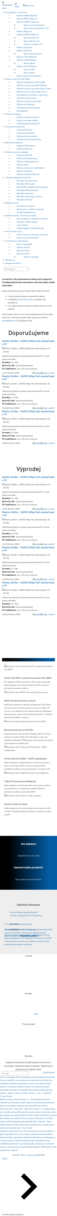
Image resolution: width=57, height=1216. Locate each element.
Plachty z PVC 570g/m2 (27, 66)
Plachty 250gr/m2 (24, 50)
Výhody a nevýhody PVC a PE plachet (26, 915)
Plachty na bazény (13, 114)
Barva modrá (29, 69)
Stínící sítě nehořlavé (26, 133)
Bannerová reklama (14, 142)
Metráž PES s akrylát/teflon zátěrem (32, 187)
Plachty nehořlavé (24, 171)
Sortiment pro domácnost (17, 241)
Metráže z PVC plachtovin (27, 190)
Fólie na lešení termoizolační (29, 76)
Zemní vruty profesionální (28, 237)
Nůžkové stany (12, 203)
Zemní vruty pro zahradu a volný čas (32, 234)
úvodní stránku (26, 299)
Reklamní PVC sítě (24, 149)
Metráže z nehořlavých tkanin (29, 196)
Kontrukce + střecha (25, 206)
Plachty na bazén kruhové (28, 117)
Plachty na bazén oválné (27, 120)
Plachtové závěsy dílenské (28, 174)
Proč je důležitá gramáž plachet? (24, 912)
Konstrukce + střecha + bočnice (30, 209)
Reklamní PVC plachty (26, 145)
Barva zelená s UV (31, 41)
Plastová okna (23, 253)
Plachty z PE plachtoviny (27, 158)
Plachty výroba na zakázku (17, 152)
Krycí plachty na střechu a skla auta (32, 95)
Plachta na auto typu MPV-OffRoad (32, 85)
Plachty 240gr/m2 (24, 47)
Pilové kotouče (23, 250)
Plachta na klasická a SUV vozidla (31, 82)
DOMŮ (4, 1158)
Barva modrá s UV (31, 37)
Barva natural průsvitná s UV (36, 28)
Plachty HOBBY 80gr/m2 (27, 15)
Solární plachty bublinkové (28, 123)
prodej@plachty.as (10, 320)
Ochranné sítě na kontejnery (29, 139)
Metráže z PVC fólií (24, 199)
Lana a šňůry (22, 225)
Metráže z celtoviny (25, 193)
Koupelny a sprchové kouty (11, 1131)
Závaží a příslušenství (26, 212)
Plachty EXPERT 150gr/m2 (28, 22)
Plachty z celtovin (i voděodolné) (30, 168)
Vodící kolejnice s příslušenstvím (30, 228)
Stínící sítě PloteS (24, 130)
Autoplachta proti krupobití (28, 107)
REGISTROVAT (49, 1072)
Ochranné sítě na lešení (27, 136)
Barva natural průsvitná (34, 25)
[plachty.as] (28, 5)
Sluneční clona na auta (27, 98)
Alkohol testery (23, 247)
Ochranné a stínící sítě (15, 126)
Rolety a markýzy (31, 257)
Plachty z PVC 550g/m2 (27, 60)
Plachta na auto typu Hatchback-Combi (34, 88)
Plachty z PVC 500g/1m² (27, 57)
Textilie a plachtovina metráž (18, 177)
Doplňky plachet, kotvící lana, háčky (21, 215)
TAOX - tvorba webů (28, 1155)
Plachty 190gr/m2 (24, 31)
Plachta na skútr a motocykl (29, 101)
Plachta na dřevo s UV (33, 44)
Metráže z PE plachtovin (27, 180)
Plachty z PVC (22, 164)
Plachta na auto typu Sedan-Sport (32, 91)
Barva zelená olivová (33, 53)
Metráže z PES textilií (26, 184)
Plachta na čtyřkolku (25, 104)
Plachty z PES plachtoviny (28, 161)
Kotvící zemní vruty (14, 231)
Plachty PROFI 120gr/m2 (27, 18)
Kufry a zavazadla (24, 244)
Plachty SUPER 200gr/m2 (28, 34)
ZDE (36, 1013)
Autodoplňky (22, 111)
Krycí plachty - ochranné (16, 12)
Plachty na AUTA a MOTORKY (18, 79)
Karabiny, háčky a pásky (27, 222)
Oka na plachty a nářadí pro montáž (32, 218)
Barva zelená (29, 63)
